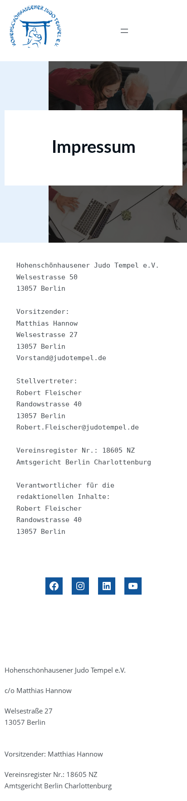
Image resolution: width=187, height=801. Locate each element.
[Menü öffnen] (124, 30)
